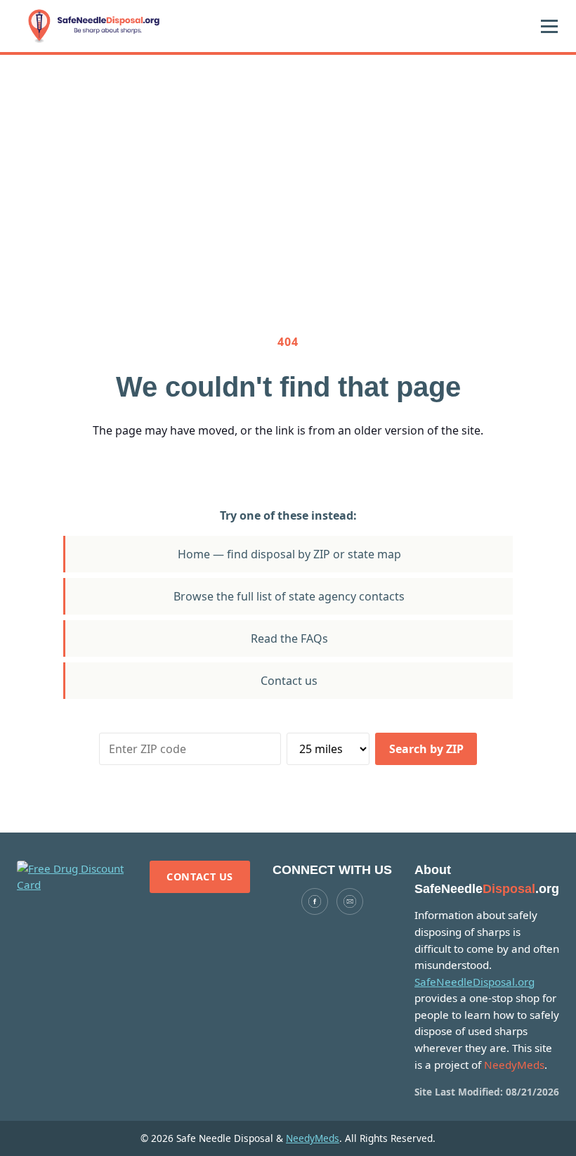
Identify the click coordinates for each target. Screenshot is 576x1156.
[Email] (349, 901)
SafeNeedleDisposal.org (474, 982)
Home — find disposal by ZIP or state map (289, 554)
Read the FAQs (289, 638)
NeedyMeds (312, 1138)
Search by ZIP (426, 749)
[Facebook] (314, 901)
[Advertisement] (288, 160)
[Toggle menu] (549, 26)
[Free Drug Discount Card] (72, 877)
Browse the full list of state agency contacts (289, 596)
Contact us (289, 680)
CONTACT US (199, 876)
